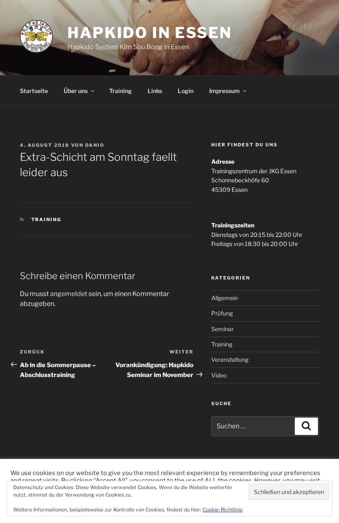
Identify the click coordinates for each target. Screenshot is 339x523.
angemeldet (68, 294)
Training (120, 90)
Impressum (224, 90)
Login (185, 90)
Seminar (222, 328)
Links (155, 90)
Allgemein (224, 297)
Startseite (34, 90)
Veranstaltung (229, 359)
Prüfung (222, 313)
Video (219, 375)
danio (95, 145)
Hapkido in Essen (149, 33)
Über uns (76, 90)
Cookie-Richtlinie (223, 509)
